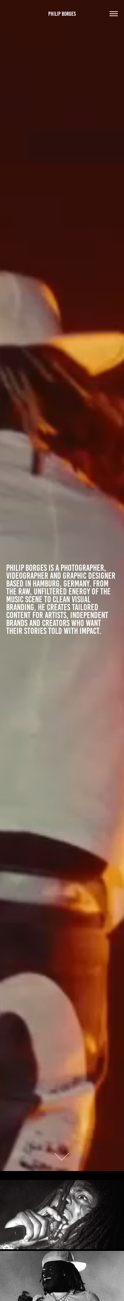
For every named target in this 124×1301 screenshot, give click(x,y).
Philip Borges (62, 14)
